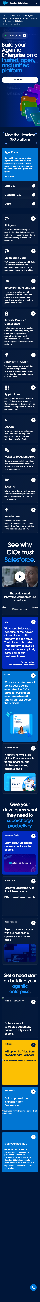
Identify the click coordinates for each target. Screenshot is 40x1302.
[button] (24, 35)
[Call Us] (33, 1287)
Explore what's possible (11, 24)
